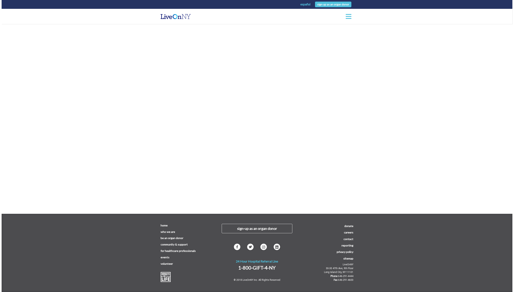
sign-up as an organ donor (257, 228)
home (164, 225)
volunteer (167, 263)
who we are (168, 231)
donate (348, 226)
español (305, 4)
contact (348, 239)
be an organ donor (172, 238)
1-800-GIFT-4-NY (257, 268)
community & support (174, 244)
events (165, 257)
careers (348, 232)
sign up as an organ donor (333, 4)
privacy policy (345, 251)
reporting (347, 245)
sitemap (348, 258)
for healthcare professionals (178, 250)
